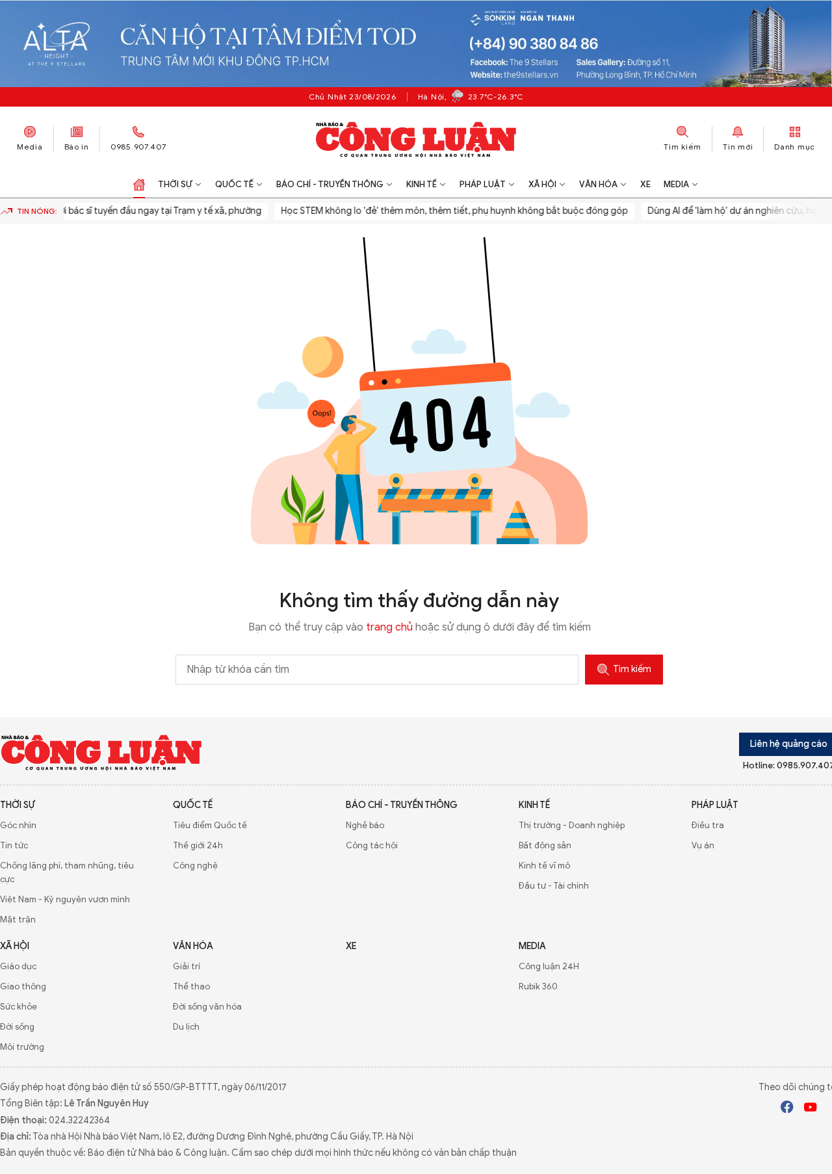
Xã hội (542, 184)
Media (30, 146)
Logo (101, 752)
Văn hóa (598, 184)
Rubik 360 (538, 986)
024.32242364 (79, 1120)
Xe (645, 184)
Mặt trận (18, 919)
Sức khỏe (18, 1006)
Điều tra (708, 825)
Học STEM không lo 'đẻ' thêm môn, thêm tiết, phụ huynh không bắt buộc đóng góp (440, 210)
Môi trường (22, 1046)
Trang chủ (139, 185)
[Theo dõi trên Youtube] (810, 1109)
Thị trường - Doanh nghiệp (572, 825)
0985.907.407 (138, 146)
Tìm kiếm (632, 669)
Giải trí (186, 966)
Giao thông (23, 986)
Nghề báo (365, 825)
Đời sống (17, 1026)
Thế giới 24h (198, 845)
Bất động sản (545, 845)
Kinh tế (421, 184)
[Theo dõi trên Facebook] (787, 1109)
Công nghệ (195, 865)
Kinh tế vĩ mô (544, 865)
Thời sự (175, 184)
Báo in (76, 146)
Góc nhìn (18, 825)
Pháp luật (483, 184)
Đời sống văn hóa (207, 1006)
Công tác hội (372, 845)
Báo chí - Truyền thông (330, 184)
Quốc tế (234, 184)
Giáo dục (18, 966)
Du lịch (186, 1026)
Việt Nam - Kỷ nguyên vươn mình (65, 899)
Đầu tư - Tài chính (554, 885)
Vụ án (703, 845)
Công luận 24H (549, 966)
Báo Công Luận (416, 139)
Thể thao (191, 986)
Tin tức (14, 845)
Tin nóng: (37, 211)
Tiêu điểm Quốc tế (210, 825)
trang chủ (389, 627)
